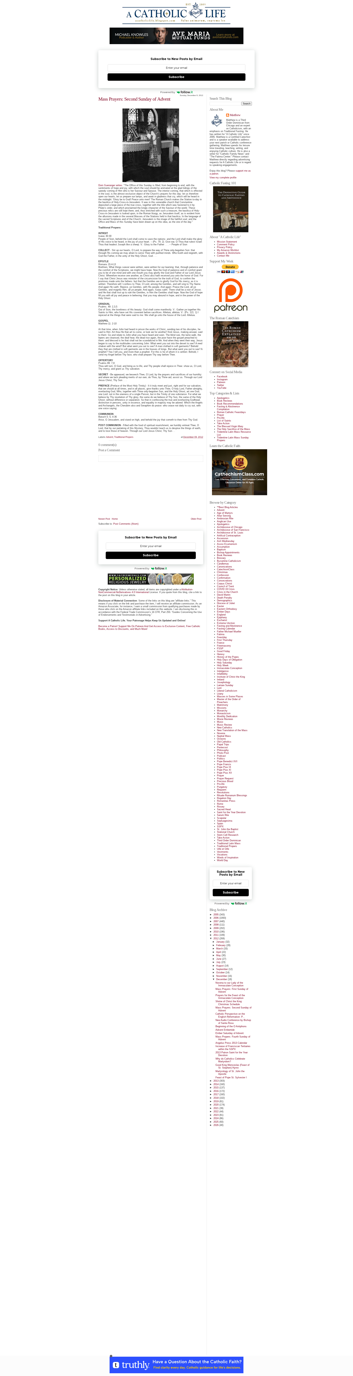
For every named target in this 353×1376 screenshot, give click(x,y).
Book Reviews (224, 400)
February (221, 945)
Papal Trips (223, 744)
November (222, 976)
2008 (216, 924)
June (219, 958)
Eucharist (222, 620)
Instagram (222, 379)
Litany (220, 693)
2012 (216, 938)
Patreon (221, 382)
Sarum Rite (223, 815)
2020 (216, 1104)
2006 (216, 917)
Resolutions (223, 792)
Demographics (224, 600)
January (220, 941)
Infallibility (222, 673)
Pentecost (222, 747)
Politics (221, 758)
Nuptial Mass (224, 736)
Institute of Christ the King (231, 676)
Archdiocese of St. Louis (230, 532)
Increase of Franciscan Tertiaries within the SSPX (232, 1047)
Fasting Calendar (226, 628)
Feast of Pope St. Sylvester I (231, 1077)
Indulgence (223, 671)
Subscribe (176, 77)
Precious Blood (225, 781)
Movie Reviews (225, 719)
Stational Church (226, 832)
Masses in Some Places (230, 696)
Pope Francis (224, 764)
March (220, 948)
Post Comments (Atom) (125, 523)
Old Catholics (224, 741)
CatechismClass (225, 569)
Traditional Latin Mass (228, 843)
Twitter (220, 385)
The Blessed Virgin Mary (230, 426)
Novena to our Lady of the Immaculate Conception (229, 984)
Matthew (235, 115)
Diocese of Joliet (226, 603)
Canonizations (224, 566)
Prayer (220, 415)
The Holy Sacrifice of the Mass (233, 429)
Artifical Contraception (228, 535)
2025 (216, 1121)
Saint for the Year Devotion (231, 812)
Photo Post (223, 753)
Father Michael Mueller (229, 631)
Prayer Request (225, 778)
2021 (216, 1108)
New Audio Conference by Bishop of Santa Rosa (233, 1021)
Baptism (221, 549)
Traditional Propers (123, 437)
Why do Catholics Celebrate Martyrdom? (230, 1060)
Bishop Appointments (228, 552)
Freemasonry (224, 645)
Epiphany (222, 617)
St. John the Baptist (227, 829)
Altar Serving (224, 515)
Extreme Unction (226, 623)
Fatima (220, 634)
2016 (216, 1091)
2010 (216, 931)
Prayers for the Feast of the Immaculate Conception (230, 996)
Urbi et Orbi (223, 849)
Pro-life (220, 417)
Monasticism (224, 713)
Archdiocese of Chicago (229, 527)
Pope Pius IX (224, 767)
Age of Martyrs (225, 513)
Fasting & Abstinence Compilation (228, 408)
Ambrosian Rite (225, 518)
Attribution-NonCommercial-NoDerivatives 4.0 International (145, 591)
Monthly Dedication (227, 716)
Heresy (220, 654)
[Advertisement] (224, 1296)
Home (115, 519)
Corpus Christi (224, 583)
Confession (223, 575)
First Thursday (224, 640)
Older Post (196, 519)
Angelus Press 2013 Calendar (231, 1043)
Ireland (220, 679)
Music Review (224, 724)
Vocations (222, 854)
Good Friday (223, 651)
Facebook (222, 376)
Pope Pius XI (224, 769)
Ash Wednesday (225, 541)
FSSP (220, 648)
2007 (216, 921)
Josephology (223, 682)
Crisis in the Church (227, 592)
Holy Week (223, 665)
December (222, 979)
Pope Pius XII (224, 772)
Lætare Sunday (225, 685)
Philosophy (223, 750)
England (221, 614)
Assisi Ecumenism (227, 544)
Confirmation (223, 577)
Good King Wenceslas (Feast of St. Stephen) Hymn (232, 1066)
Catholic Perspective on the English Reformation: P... (230, 1015)
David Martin (223, 594)
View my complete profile (223, 177)
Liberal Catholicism (227, 690)
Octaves (221, 738)
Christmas (222, 572)
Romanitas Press (226, 801)
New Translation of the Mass (232, 730)
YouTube (221, 388)
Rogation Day (224, 798)
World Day (222, 860)
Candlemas (223, 563)
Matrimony (222, 705)
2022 (216, 1111)
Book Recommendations (230, 403)
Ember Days (223, 611)
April (219, 952)
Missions (222, 707)
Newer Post (104, 519)
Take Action (223, 423)
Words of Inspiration (227, 857)
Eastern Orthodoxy (227, 609)
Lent (219, 688)
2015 (216, 1087)
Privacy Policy (224, 247)
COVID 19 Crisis (226, 589)
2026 (216, 1125)
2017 (216, 1094)
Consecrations (224, 580)
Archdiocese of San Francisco (233, 529)
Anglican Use (224, 521)
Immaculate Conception (229, 668)
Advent (109, 437)
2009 (216, 928)
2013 (216, 1080)
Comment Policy (226, 244)
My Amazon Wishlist (228, 250)
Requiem (221, 789)
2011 (216, 935)
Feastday (222, 637)
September (222, 969)
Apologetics (223, 398)
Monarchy (222, 710)
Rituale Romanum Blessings (232, 795)
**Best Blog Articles (227, 507)
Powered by (167, 92)
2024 (216, 1118)
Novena (221, 733)
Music (220, 721)
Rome (220, 803)
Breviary (221, 558)
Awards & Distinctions (228, 253)
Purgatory (222, 787)
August (220, 965)
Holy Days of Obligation (229, 659)
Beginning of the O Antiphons (231, 1026)
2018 (216, 1097)
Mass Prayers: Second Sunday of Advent (134, 99)
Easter (220, 606)
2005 (216, 914)
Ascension (222, 538)
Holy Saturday (224, 662)
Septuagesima (224, 820)
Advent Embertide (225, 1029)
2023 (216, 1115)
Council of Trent (225, 586)
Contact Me (223, 255)
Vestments (222, 851)
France (220, 642)
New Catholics (224, 727)
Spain (220, 823)
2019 (216, 1101)
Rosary (220, 806)
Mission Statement (227, 241)
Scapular (221, 818)
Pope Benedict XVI (227, 761)
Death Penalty (224, 597)
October (220, 972)
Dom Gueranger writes (110, 185)
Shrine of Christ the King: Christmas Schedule (228, 1002)
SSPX (220, 826)
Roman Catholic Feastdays (231, 412)
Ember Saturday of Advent (229, 1033)
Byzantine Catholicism (229, 561)
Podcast (221, 755)
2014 (216, 1084)
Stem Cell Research (227, 835)
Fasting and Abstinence (229, 625)
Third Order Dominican (229, 840)
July (218, 962)
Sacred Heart (224, 809)
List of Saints (224, 420)
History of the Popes (228, 657)
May (219, 955)
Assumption (223, 546)
